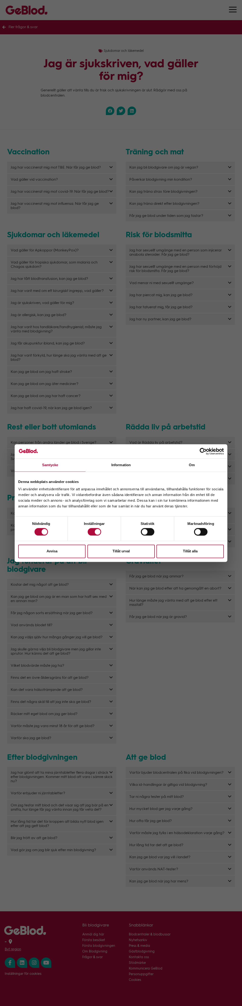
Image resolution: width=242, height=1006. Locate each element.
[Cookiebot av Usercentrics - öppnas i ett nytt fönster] (203, 451)
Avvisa (52, 551)
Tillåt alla (190, 551)
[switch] (94, 532)
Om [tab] (192, 465)
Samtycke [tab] (50, 465)
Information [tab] (121, 465)
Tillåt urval (121, 551)
